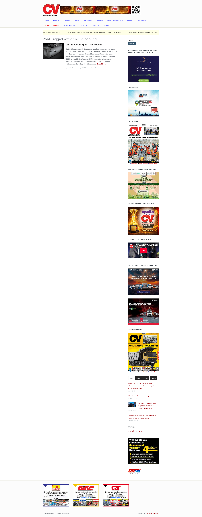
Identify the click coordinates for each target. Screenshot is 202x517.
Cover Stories (87, 21)
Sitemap (106, 25)
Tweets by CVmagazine (136, 431)
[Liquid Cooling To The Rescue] (53, 51)
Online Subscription (52, 25)
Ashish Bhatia (71, 68)
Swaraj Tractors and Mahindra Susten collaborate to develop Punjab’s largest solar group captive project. (142, 386)
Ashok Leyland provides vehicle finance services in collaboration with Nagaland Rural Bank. (137, 32)
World (77, 21)
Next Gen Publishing (152, 513)
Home (47, 21)
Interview (99, 21)
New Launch (142, 21)
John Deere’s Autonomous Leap (138, 396)
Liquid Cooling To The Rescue (84, 44)
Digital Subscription (70, 25)
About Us (56, 21)
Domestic (67, 21)
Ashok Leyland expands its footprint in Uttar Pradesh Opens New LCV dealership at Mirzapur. (77, 32)
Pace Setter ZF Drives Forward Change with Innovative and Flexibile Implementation (147, 405)
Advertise (84, 25)
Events (128, 21)
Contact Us (96, 25)
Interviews (145, 378)
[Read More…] (102, 64)
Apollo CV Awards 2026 (115, 21)
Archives (153, 378)
